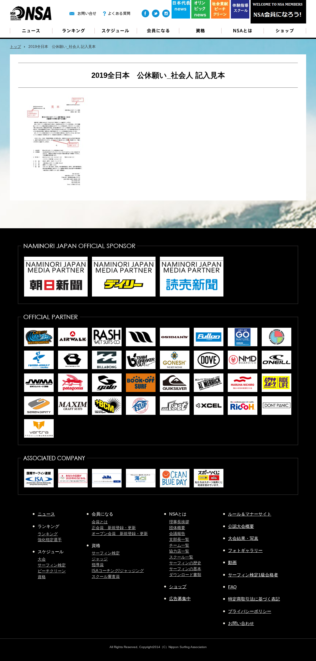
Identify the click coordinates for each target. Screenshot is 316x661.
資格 (42, 577)
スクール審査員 (106, 576)
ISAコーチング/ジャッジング (118, 570)
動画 (232, 562)
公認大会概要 (241, 526)
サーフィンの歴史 (185, 563)
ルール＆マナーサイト (249, 514)
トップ (15, 46)
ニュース (31, 31)
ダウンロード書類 (185, 574)
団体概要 (177, 527)
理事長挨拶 (179, 522)
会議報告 (177, 533)
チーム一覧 (179, 545)
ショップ (285, 31)
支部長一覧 (179, 539)
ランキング (48, 534)
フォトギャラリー (245, 550)
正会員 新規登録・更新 (114, 527)
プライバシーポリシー (249, 611)
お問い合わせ (241, 623)
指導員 (98, 564)
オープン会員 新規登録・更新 (120, 533)
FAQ (232, 586)
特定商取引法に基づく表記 (254, 598)
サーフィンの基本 (185, 568)
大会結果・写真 (243, 538)
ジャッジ (100, 559)
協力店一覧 (179, 551)
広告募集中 (180, 598)
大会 (42, 559)
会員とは (100, 522)
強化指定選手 (50, 539)
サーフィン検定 (52, 565)
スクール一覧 (181, 557)
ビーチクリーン (52, 571)
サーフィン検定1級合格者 (253, 574)
